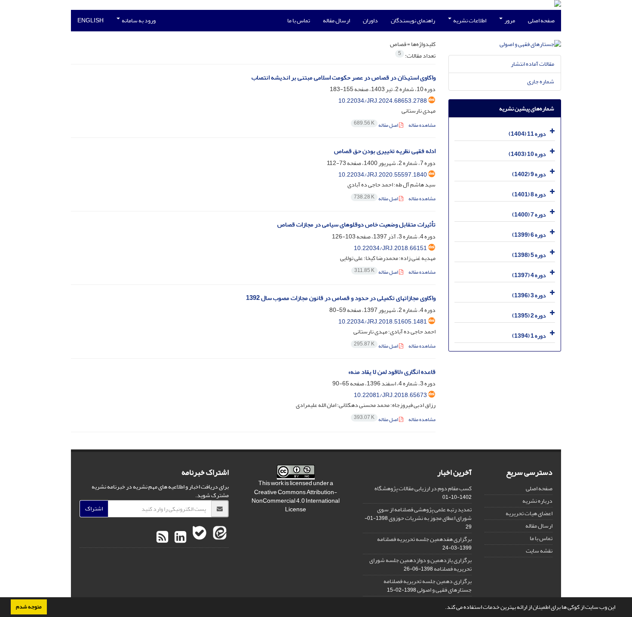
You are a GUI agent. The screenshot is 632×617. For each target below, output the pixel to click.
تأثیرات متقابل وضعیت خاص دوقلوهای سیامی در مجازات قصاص (356, 224)
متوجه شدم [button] (29, 607)
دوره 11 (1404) (527, 134)
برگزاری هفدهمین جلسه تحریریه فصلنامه (424, 539)
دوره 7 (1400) (529, 214)
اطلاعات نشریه (469, 20)
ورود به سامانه (138, 20)
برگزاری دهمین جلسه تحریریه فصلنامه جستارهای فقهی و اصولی (427, 585)
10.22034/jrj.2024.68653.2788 (382, 101)
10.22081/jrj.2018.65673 (390, 395)
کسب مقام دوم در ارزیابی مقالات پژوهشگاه (423, 488)
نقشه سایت (539, 550)
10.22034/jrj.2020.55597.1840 (382, 174)
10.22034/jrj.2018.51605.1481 (382, 321)
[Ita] (219, 537)
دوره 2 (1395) (529, 315)
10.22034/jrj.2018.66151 (390, 248)
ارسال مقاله (336, 20)
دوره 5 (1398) (529, 255)
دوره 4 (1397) (529, 275)
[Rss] (162, 537)
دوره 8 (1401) (529, 194)
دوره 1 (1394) (529, 336)
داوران (370, 20)
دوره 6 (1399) (529, 235)
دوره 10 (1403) (527, 154)
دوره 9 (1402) (529, 174)
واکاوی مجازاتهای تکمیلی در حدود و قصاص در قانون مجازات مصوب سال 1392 (341, 298)
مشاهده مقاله (422, 125)
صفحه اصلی (541, 20)
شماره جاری (540, 81)
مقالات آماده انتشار (532, 64)
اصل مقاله (376, 125)
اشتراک (94, 508)
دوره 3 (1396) (529, 295)
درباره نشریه (537, 501)
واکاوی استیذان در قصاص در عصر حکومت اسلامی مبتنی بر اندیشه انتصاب (344, 77)
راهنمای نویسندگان (413, 20)
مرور (509, 20)
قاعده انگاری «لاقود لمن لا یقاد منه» (392, 372)
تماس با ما (298, 20)
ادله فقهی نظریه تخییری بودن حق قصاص (385, 151)
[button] (443, 608)
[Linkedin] (179, 537)
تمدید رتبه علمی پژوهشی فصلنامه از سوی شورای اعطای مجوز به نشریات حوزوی (424, 514)
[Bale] (198, 537)
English (90, 20)
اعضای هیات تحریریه (529, 513)
